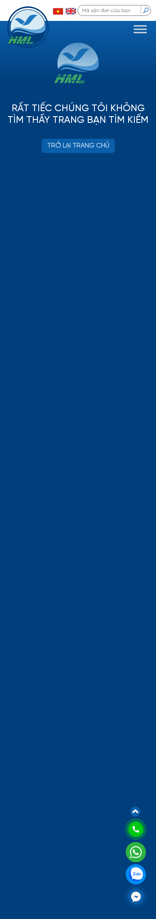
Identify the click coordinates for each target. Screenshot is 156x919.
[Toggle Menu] (140, 29)
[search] (146, 10)
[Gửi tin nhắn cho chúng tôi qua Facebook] (136, 896)
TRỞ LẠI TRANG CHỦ (78, 145)
